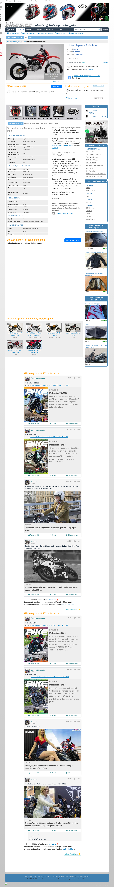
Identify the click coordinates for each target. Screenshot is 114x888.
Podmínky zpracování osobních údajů (38, 876)
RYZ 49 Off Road (92, 160)
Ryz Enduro (90, 168)
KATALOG (20, 29)
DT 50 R (89, 211)
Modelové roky (13, 33)
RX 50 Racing (90, 190)
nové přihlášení (68, 604)
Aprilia (90, 185)
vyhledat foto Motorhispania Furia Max (86, 76)
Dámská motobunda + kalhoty (94, 252)
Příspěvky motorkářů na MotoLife (43, 373)
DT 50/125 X (90, 219)
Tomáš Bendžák (36, 835)
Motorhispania (93, 149)
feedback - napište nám (64, 213)
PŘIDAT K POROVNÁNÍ (98, 116)
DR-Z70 (88, 202)
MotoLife (34, 482)
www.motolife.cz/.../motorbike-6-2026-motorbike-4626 (49, 437)
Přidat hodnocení (98, 86)
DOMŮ (12, 29)
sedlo (87, 324)
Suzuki (89, 199)
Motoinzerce (68, 145)
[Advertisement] (44, 264)
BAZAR (40, 29)
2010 (24, 42)
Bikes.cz (9, 1)
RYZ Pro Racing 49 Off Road (96, 174)
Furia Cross (90, 151)
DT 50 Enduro (91, 208)
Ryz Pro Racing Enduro (94, 177)
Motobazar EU (57, 145)
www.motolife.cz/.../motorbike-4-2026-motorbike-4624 (50, 677)
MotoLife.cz (49, 1)
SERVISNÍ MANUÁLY (31, 123)
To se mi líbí (34, 424)
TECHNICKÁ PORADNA (49, 123)
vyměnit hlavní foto (58, 81)
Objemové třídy (60, 33)
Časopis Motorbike (38, 378)
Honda (89, 194)
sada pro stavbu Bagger (92, 304)
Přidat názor (56, 87)
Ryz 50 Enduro (91, 163)
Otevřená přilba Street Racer (94, 231)
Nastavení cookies (82, 876)
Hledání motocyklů (75, 33)
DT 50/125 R (90, 216)
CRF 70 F (89, 196)
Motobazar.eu (21, 1)
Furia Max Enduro (92, 157)
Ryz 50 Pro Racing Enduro (95, 165)
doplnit (91, 69)
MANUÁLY (30, 29)
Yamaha (90, 205)
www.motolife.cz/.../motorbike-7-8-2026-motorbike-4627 (50, 385)
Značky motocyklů (28, 33)
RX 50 (88, 188)
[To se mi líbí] (74, 378)
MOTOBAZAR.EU (96, 226)
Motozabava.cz (35, 1)
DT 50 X (89, 213)
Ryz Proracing (91, 171)
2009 (30, 37)
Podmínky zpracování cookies (63, 876)
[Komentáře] (78, 378)
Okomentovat (72, 424)
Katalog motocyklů (13, 42)
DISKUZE (58, 29)
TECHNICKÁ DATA (15, 123)
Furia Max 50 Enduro (93, 154)
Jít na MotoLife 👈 (72, 609)
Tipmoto (55, 148)
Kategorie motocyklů (45, 33)
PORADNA (48, 29)
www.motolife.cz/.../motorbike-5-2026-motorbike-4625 (49, 625)
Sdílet (53, 424)
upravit (105, 62)
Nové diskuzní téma (72, 240)
